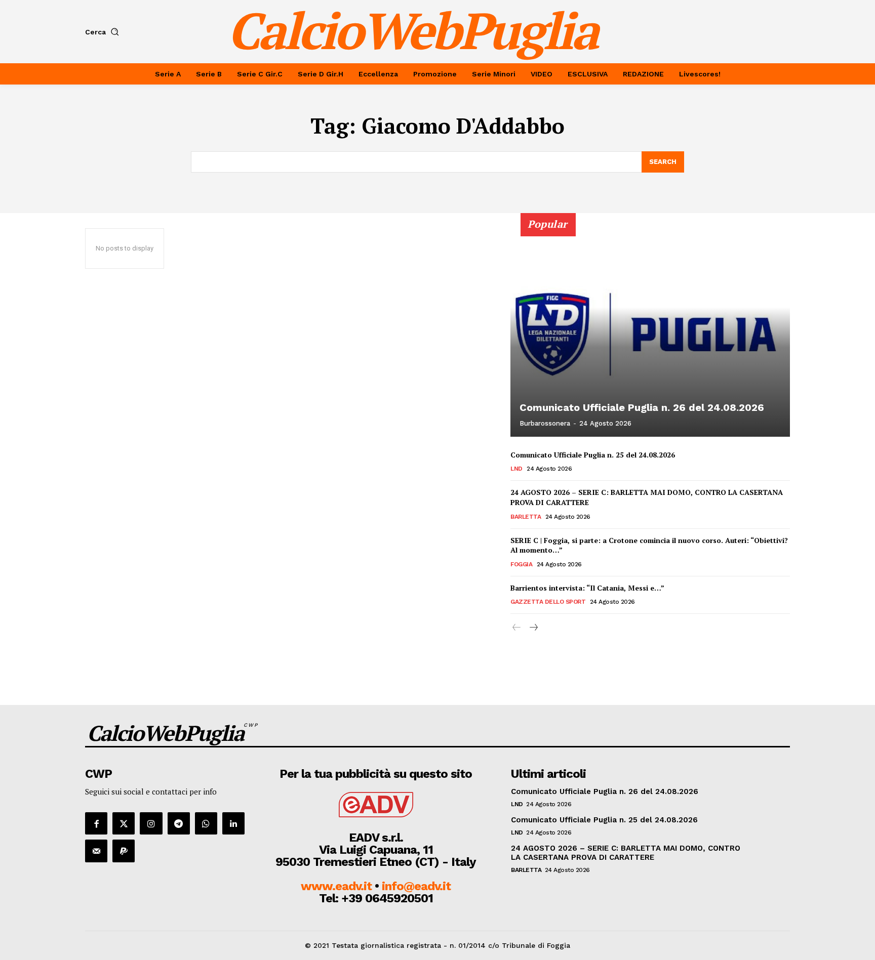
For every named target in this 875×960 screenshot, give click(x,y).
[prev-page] (516, 627)
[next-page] (533, 627)
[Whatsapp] (206, 823)
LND (516, 468)
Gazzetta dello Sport (547, 601)
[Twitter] (123, 823)
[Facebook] (96, 823)
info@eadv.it (416, 886)
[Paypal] (123, 851)
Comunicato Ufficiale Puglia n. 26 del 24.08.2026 (642, 407)
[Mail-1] (96, 851)
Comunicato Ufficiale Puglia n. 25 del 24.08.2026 (592, 455)
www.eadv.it (336, 886)
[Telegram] (179, 823)
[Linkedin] (233, 823)
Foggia (521, 564)
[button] (104, 32)
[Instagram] (151, 823)
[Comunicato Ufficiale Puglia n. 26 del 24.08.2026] (650, 330)
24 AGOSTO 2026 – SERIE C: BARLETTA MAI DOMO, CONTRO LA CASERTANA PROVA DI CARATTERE (646, 497)
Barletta (525, 516)
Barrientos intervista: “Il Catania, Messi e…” (587, 588)
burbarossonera (545, 423)
